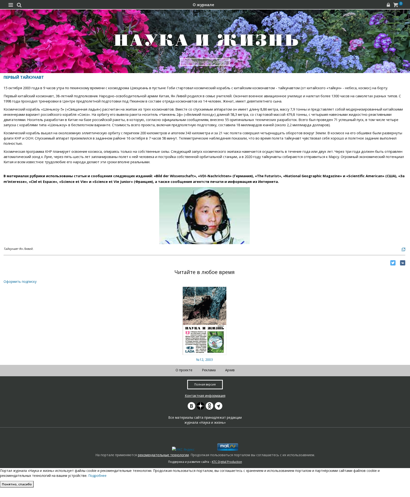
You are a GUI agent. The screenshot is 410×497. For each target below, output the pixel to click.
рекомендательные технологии (163, 455)
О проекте (184, 370)
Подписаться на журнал (205, 62)
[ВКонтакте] (402, 262)
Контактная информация (205, 395)
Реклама (209, 370)
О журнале (203, 4)
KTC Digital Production (227, 462)
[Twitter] (393, 262)
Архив (230, 370)
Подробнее (97, 475)
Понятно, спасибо (17, 484)
